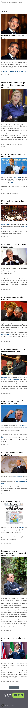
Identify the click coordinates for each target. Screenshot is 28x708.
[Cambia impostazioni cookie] (2, 705)
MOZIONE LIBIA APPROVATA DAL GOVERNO (14, 71)
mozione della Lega (6, 334)
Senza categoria (7, 630)
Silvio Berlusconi (18, 476)
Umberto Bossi (5, 224)
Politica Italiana (6, 236)
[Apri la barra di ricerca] (20, 4)
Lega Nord (21, 527)
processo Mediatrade (13, 379)
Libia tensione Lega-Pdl (11, 502)
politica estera (14, 75)
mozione (15, 270)
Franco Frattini (17, 177)
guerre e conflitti (7, 144)
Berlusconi (4, 377)
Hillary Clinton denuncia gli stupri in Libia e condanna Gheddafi (13, 85)
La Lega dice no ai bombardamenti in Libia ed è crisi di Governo (13, 553)
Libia (12, 182)
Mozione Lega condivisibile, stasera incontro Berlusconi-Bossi (13, 351)
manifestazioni (6, 75)
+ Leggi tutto (14, 687)
